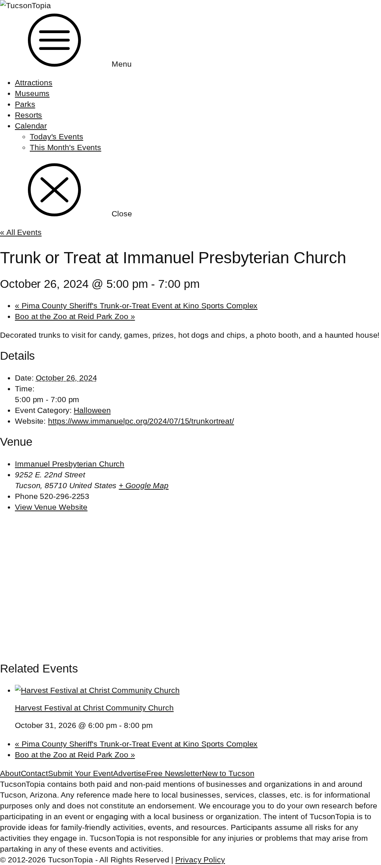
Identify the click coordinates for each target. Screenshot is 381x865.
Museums (32, 93)
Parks (25, 104)
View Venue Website (51, 507)
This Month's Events (65, 147)
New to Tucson (228, 773)
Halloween (92, 410)
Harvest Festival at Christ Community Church (94, 707)
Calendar (31, 125)
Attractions (33, 82)
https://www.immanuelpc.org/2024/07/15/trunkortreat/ (141, 421)
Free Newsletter (174, 773)
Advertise (129, 773)
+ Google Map (144, 485)
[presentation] (97, 690)
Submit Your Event (80, 773)
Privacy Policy (200, 859)
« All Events (21, 232)
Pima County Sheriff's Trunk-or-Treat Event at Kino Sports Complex (136, 305)
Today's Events (56, 136)
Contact (34, 773)
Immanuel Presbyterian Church (69, 463)
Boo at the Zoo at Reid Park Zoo (75, 316)
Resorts (28, 115)
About (10, 773)
